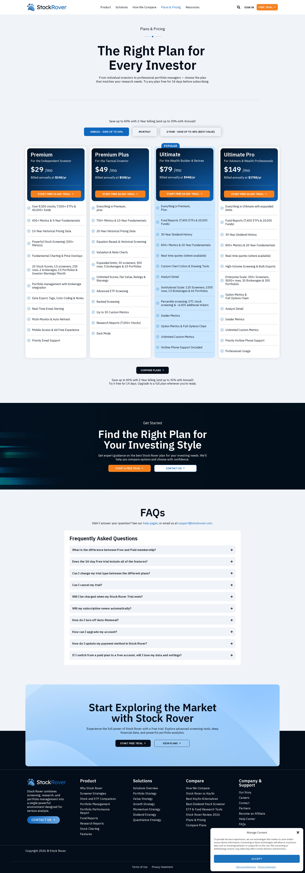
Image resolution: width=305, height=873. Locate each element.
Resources (192, 7)
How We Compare (144, 7)
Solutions (122, 7)
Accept (257, 858)
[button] (298, 832)
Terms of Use (140, 867)
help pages (150, 523)
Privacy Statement (267, 866)
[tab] (106, 132)
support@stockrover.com (195, 523)
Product (105, 7)
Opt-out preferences (246, 866)
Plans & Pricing (171, 7)
